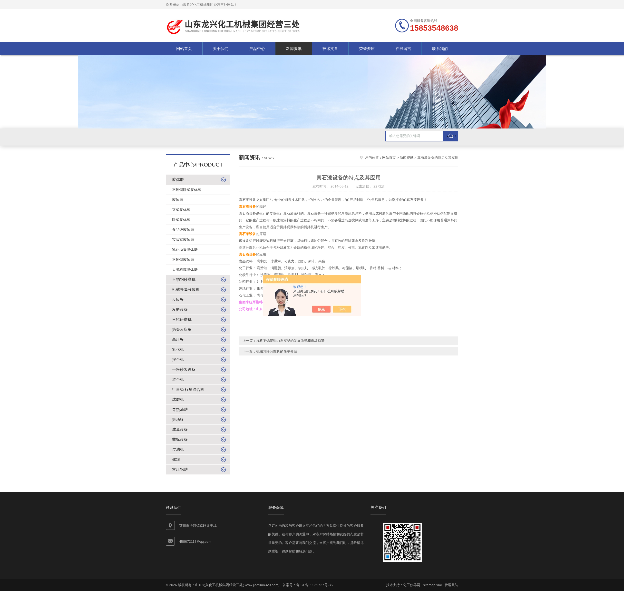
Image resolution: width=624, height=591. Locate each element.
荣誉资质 (367, 49)
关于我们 (220, 49)
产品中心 (257, 49)
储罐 (176, 459)
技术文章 (330, 49)
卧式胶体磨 (181, 219)
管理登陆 (451, 585)
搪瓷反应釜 (182, 329)
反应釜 (178, 299)
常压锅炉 (180, 469)
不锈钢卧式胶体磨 (186, 189)
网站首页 (184, 49)
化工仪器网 (411, 585)
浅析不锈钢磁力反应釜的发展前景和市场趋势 (290, 341)
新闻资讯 (294, 49)
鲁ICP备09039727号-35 (314, 585)
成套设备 (180, 429)
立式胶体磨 (181, 209)
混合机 (178, 379)
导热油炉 (180, 409)
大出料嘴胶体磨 (185, 269)
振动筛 (178, 419)
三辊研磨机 (182, 319)
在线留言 (403, 49)
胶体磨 (178, 179)
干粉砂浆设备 (183, 369)
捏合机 (178, 359)
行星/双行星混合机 (188, 389)
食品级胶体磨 (183, 229)
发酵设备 (180, 309)
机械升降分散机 (185, 289)
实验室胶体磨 (183, 239)
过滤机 (178, 449)
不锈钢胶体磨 (183, 259)
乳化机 (178, 349)
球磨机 (178, 399)
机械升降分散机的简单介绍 (276, 351)
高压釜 (178, 339)
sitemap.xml (432, 585)
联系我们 (440, 49)
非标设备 (180, 439)
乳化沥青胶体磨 (185, 249)
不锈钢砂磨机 (183, 279)
